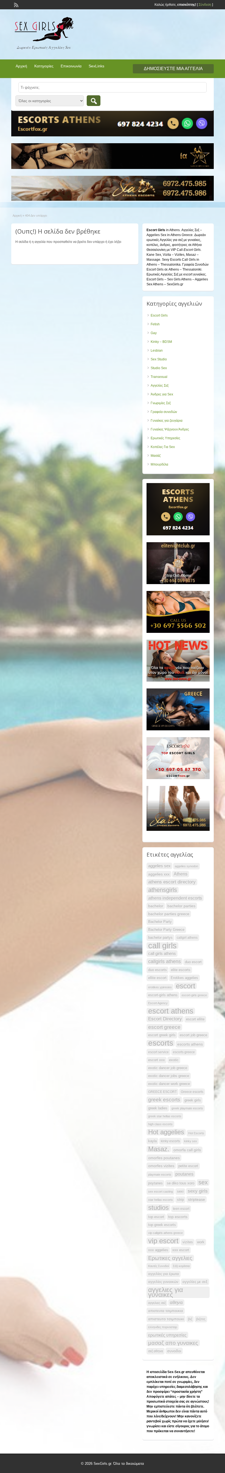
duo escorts (157, 970)
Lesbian (157, 350)
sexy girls (198, 1191)
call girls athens (162, 953)
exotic (174, 1060)
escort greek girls (162, 1035)
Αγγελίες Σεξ (159, 385)
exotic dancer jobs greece (168, 1076)
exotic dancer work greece (169, 1084)
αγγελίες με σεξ (194, 1282)
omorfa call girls (187, 1150)
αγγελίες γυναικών (163, 1282)
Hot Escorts (196, 1133)
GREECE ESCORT (162, 1091)
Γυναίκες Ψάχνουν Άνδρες (170, 429)
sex (203, 1182)
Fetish (155, 324)
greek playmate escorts (187, 1108)
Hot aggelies (166, 1132)
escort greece (164, 1027)
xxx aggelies (158, 1250)
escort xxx (156, 1060)
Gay (154, 333)
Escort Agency (158, 1003)
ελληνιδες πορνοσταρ (162, 1327)
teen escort (181, 1209)
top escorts (177, 1216)
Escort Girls (159, 315)
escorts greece (184, 1052)
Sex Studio (159, 359)
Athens (180, 874)
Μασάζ (156, 456)
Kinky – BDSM (161, 342)
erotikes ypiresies (160, 987)
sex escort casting (160, 1191)
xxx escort (180, 1250)
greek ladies (157, 1108)
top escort (156, 1217)
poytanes (155, 1183)
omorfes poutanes (164, 1158)
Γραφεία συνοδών (164, 412)
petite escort (188, 1166)
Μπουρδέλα (159, 464)
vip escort (163, 1240)
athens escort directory (172, 882)
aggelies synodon (186, 866)
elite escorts (180, 970)
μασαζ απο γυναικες (173, 1343)
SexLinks (96, 66)
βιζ (190, 1319)
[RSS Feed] (15, 4)
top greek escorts (162, 1225)
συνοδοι (174, 1351)
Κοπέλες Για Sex (163, 447)
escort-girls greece (194, 995)
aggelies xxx (159, 874)
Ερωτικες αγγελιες (170, 1258)
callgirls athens (164, 961)
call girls (162, 945)
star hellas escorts (160, 1199)
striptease (196, 1199)
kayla (152, 1141)
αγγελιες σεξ (157, 1303)
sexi (180, 1191)
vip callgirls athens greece (165, 1232)
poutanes (184, 1173)
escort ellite (195, 1019)
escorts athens (190, 1044)
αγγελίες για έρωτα (163, 1274)
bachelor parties (181, 906)
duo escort (193, 962)
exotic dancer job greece (167, 1068)
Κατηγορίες (44, 66)
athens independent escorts (175, 897)
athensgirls (162, 890)
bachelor (155, 906)
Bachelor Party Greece (166, 930)
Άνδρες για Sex (162, 394)
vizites (187, 1242)
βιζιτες (201, 1319)
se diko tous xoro (180, 1183)
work (200, 1242)
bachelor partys (160, 937)
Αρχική (21, 66)
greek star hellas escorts (164, 1116)
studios (158, 1207)
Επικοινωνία (71, 66)
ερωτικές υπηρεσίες (167, 1335)
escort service (158, 1052)
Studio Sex (159, 368)
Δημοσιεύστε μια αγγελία (173, 68)
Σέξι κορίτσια (181, 1266)
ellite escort (157, 978)
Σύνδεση (205, 5)
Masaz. (158, 1149)
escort (185, 986)
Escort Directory (165, 1018)
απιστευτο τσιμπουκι (166, 1319)
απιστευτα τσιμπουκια (165, 1311)
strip (180, 1200)
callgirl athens (187, 938)
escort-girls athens (163, 995)
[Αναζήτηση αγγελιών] (93, 100)
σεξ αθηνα (155, 1351)
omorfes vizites (161, 1166)
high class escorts (160, 1124)
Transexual (159, 377)
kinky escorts (170, 1141)
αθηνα (176, 1302)
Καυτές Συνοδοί (158, 1266)
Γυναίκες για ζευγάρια (166, 421)
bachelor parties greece (168, 914)
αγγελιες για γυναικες (165, 1292)
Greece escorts (192, 1092)
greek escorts (164, 1099)
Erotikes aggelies (184, 978)
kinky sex (190, 1141)
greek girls (192, 1100)
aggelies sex (159, 865)
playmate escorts (159, 1174)
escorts (160, 1043)
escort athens (170, 1011)
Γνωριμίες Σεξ (161, 403)
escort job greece (193, 1035)
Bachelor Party (160, 922)
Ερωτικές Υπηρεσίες (165, 438)
